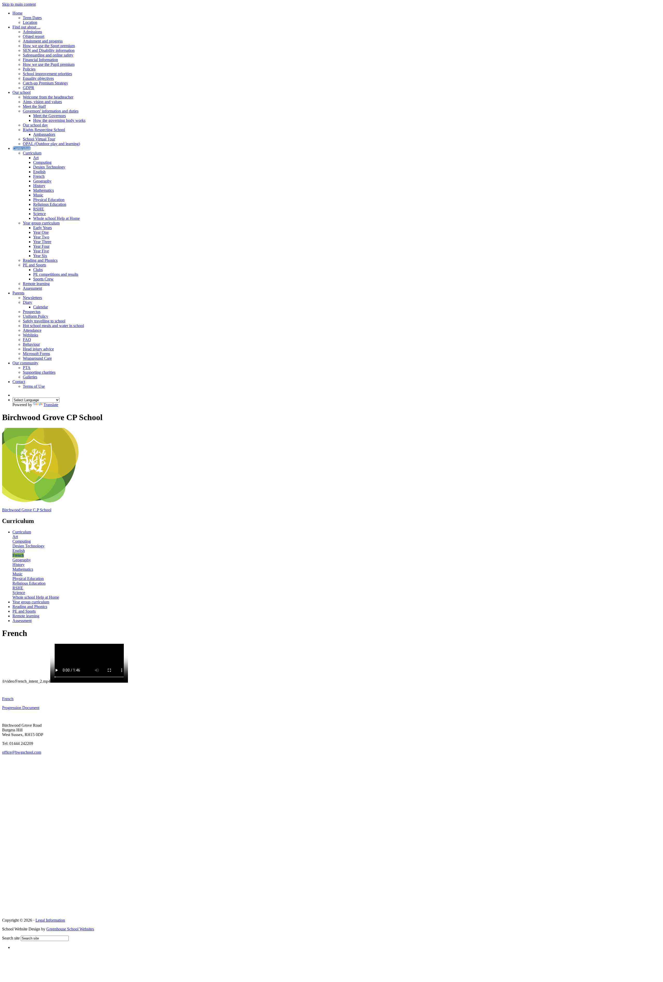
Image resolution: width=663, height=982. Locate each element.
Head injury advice (38, 349)
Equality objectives (38, 78)
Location (30, 22)
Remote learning (36, 283)
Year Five (41, 251)
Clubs (38, 269)
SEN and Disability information (49, 50)
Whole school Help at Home (56, 218)
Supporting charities (39, 372)
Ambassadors (44, 134)
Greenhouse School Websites (70, 929)
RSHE (38, 209)
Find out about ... (26, 27)
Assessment (32, 288)
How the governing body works (59, 120)
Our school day (35, 125)
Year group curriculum (41, 223)
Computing (42, 162)
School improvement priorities (47, 74)
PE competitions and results (55, 274)
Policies (29, 69)
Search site (11, 938)
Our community (25, 363)
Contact (18, 381)
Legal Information (50, 920)
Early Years (42, 227)
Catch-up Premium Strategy (45, 83)
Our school (21, 92)
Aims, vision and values (42, 102)
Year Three (42, 241)
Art (36, 158)
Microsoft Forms (36, 353)
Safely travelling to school (44, 321)
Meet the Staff (34, 106)
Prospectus (31, 311)
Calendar (40, 307)
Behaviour (31, 344)
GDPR (28, 88)
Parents (18, 293)
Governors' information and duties (50, 111)
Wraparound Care (37, 358)
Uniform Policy (35, 316)
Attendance (32, 330)
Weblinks (30, 335)
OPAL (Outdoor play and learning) (51, 144)
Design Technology (49, 167)
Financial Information (40, 60)
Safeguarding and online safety (48, 55)
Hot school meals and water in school (53, 325)
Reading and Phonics (40, 260)
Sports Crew (43, 279)
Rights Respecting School (44, 130)
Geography (42, 181)
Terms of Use (34, 386)
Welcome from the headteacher (48, 97)
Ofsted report (33, 36)
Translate (51, 404)
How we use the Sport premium (49, 46)
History (39, 185)
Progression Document (20, 707)
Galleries (30, 377)
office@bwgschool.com (21, 752)
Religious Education (49, 204)
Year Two (41, 237)
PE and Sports (34, 265)
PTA (27, 367)
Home (17, 13)
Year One (41, 232)
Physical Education (48, 199)
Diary (27, 302)
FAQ (27, 339)
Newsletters (32, 297)
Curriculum (21, 148)
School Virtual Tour (39, 139)
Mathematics (43, 190)
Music (38, 195)
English (39, 171)
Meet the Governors (49, 116)
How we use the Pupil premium (49, 64)
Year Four (41, 246)
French (39, 176)
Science (39, 213)
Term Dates (32, 18)
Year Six (40, 255)
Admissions (32, 32)
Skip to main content (19, 4)
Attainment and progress (43, 41)
